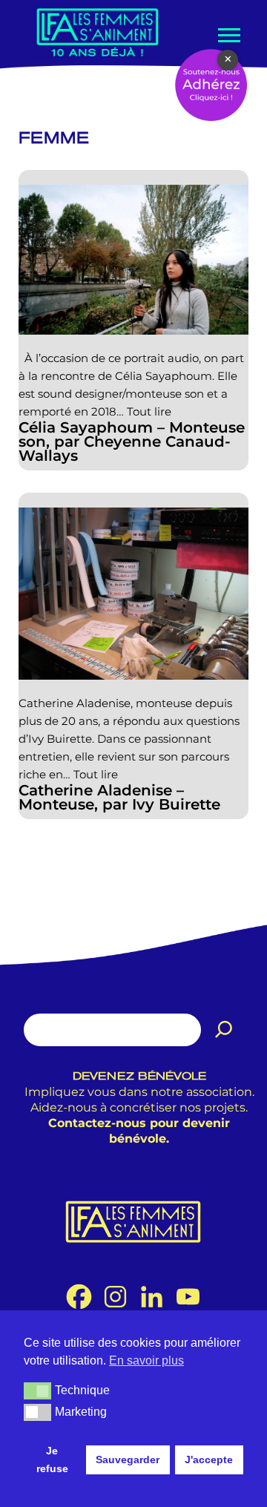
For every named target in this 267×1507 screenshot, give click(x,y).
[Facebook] (79, 1296)
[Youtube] (188, 1296)
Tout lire (149, 411)
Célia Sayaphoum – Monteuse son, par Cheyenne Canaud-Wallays (132, 442)
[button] (37, 1390)
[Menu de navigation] (227, 35)
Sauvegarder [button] (127, 1459)
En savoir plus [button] (146, 1360)
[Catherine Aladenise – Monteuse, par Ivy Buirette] (133, 594)
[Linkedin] (151, 1296)
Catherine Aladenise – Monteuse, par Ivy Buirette (119, 798)
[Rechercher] (224, 1030)
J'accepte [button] (209, 1459)
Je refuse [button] (52, 1459)
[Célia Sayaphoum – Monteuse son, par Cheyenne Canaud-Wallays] (133, 260)
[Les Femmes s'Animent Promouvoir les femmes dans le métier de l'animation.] (97, 31)
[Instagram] (115, 1296)
